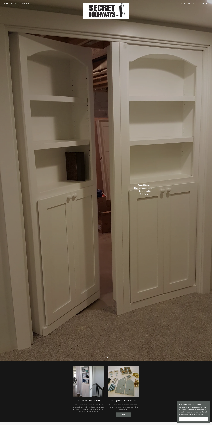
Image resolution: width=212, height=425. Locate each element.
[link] (106, 3)
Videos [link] (183, 3)
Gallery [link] (25, 3)
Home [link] (6, 3)
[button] (104, 357)
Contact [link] (191, 3)
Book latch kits (145, 191)
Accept (193, 419)
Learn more (124, 414)
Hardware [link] (15, 3)
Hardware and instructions (145, 188)
